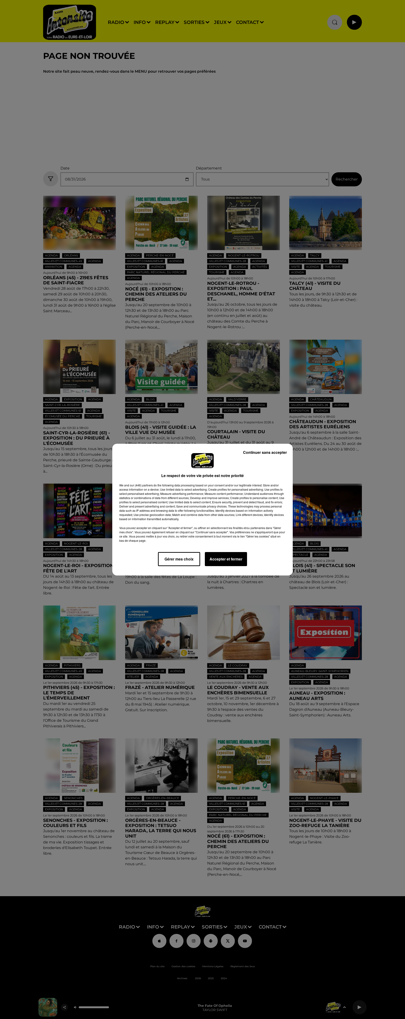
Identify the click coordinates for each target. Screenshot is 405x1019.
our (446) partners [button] (141, 485)
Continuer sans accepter (265, 452)
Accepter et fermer (226, 559)
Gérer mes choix (179, 559)
